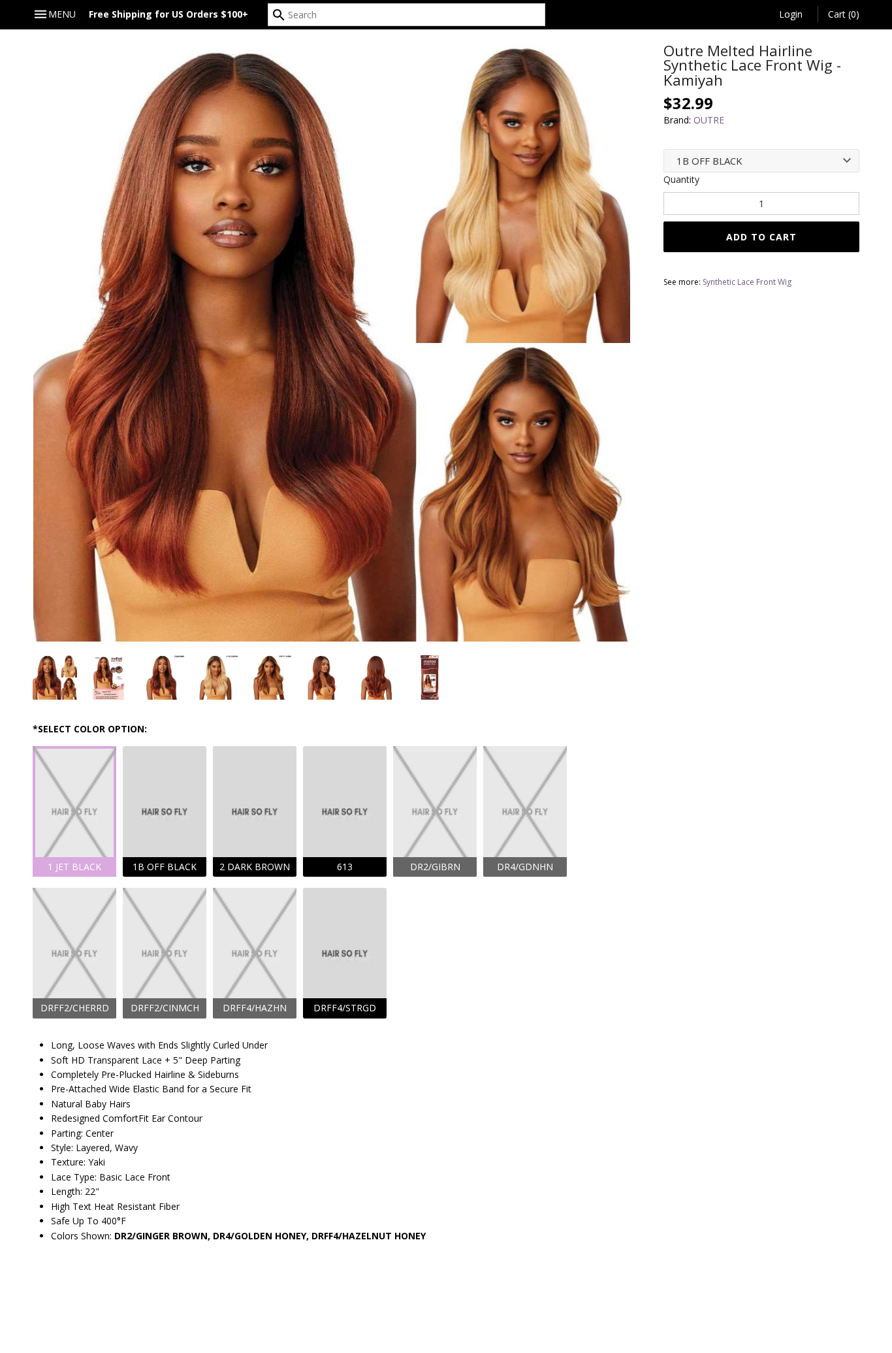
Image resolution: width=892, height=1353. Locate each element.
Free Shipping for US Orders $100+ (168, 14)
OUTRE (708, 120)
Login (791, 14)
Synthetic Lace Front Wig (747, 281)
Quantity (681, 179)
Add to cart (761, 237)
